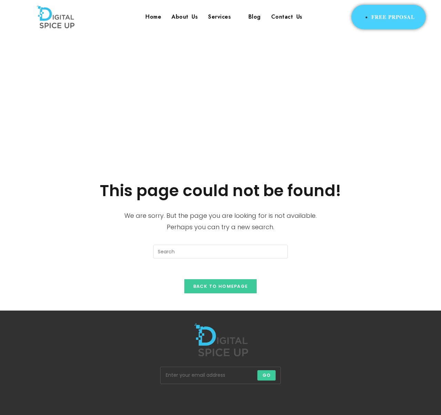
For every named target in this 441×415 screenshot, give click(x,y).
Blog (254, 17)
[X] (154, 398)
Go (266, 375)
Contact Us (286, 17)
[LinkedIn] (204, 398)
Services (219, 17)
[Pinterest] (220, 398)
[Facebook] (171, 398)
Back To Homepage (220, 286)
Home (153, 17)
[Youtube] (270, 398)
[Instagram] (187, 398)
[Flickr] (237, 398)
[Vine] (253, 398)
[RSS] (286, 398)
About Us (185, 17)
